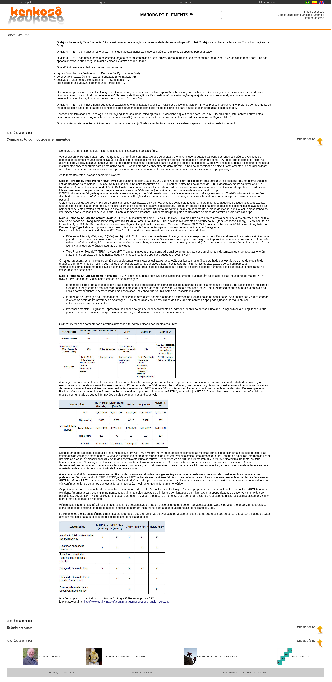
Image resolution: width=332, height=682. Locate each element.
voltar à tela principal (19, 640)
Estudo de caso (314, 17)
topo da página (306, 139)
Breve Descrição (314, 11)
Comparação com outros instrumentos (301, 14)
